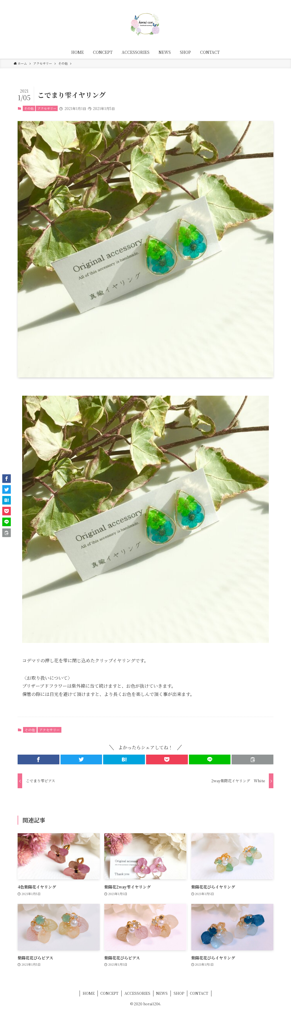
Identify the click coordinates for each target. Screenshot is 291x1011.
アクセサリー (47, 108)
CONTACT (199, 993)
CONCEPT (109, 993)
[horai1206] (145, 24)
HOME (89, 993)
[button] (38, 759)
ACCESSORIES (137, 993)
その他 (29, 108)
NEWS (162, 993)
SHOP (179, 993)
